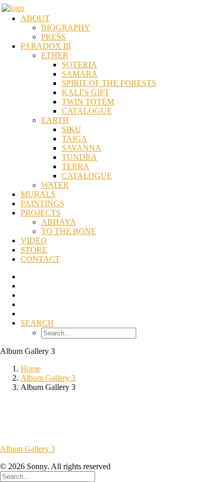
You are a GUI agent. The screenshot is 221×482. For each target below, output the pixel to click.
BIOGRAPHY (65, 27)
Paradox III (46, 46)
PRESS (53, 36)
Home (31, 368)
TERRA (75, 166)
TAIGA (74, 138)
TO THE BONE (68, 231)
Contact (40, 259)
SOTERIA (79, 64)
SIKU (71, 129)
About (35, 18)
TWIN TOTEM (88, 101)
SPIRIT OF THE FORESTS (109, 83)
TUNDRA (79, 157)
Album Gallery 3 (48, 377)
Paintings (42, 203)
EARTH (55, 120)
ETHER (54, 55)
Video (34, 240)
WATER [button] (55, 185)
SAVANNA (81, 148)
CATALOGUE (87, 110)
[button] (37, 322)
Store (34, 249)
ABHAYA (58, 222)
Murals (38, 194)
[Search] (47, 476)
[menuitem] (121, 28)
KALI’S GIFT (85, 92)
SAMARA (80, 73)
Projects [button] (41, 212)
